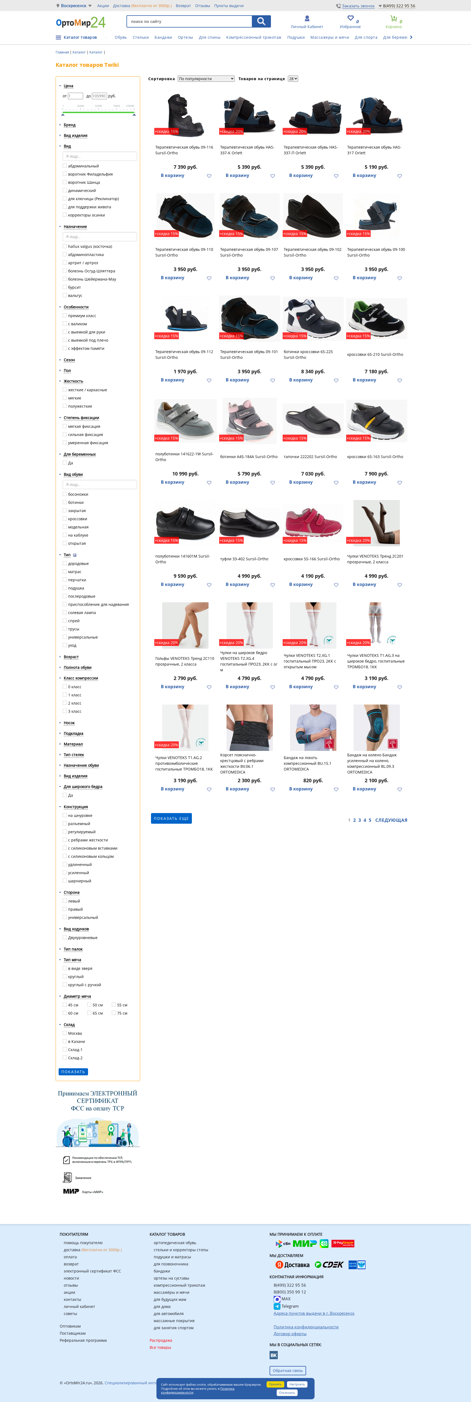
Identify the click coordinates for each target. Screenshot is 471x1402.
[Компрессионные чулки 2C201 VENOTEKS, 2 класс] (376, 523)
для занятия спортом (174, 1327)
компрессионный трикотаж (179, 1285)
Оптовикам (70, 1326)
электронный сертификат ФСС (92, 1271)
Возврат (183, 5)
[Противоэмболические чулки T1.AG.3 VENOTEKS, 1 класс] (376, 625)
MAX (285, 1298)
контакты (72, 1299)
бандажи (162, 1271)
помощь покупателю (83, 1242)
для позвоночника (171, 1263)
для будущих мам (170, 1299)
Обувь (121, 37)
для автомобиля (169, 1313)
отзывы (71, 1285)
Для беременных (400, 37)
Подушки (296, 37)
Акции (103, 5)
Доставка (142, 5)
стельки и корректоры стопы (181, 1249)
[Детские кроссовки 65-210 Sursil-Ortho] (376, 319)
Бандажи (163, 37)
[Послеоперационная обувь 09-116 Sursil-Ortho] (185, 114)
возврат (71, 1263)
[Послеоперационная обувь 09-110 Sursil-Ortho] (185, 216)
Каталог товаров (80, 37)
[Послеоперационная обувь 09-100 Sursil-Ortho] (376, 216)
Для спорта (366, 37)
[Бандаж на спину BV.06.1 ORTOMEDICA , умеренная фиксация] (249, 728)
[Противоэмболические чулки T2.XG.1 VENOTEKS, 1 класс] (313, 625)
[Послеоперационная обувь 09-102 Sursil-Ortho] (313, 216)
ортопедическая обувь (175, 1242)
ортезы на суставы (171, 1278)
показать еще (171, 818)
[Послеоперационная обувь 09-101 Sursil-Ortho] (249, 319)
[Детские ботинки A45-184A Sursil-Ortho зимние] (249, 421)
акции (69, 1292)
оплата (70, 1256)
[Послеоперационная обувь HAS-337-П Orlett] (313, 114)
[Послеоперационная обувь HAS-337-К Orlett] (249, 114)
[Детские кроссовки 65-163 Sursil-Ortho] (376, 421)
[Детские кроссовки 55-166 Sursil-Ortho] (313, 523)
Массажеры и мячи (329, 37)
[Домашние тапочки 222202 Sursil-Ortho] (313, 421)
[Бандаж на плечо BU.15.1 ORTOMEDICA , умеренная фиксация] (313, 728)
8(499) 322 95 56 (399, 5)
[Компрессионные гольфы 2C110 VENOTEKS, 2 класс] (185, 625)
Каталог (80, 52)
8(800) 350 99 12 (290, 1292)
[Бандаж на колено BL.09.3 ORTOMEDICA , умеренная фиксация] (376, 728)
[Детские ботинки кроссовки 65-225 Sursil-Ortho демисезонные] (313, 319)
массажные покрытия (174, 1320)
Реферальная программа (83, 1340)
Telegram (289, 1306)
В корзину (172, 175)
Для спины (210, 37)
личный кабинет (79, 1306)
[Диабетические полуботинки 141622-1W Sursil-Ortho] (185, 421)
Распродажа (161, 1340)
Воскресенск (73, 6)
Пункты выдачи (229, 5)
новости (71, 1278)
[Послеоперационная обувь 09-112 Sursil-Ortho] (185, 319)
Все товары (160, 1347)
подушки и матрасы (172, 1256)
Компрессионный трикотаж (254, 37)
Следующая (391, 820)
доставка (93, 1249)
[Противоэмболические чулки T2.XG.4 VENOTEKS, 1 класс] (249, 625)
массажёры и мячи (171, 1292)
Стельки (141, 37)
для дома (162, 1306)
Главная (63, 52)
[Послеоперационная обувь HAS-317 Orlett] (376, 114)
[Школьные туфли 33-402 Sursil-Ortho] (249, 523)
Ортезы (185, 37)
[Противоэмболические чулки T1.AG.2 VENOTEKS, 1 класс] (185, 728)
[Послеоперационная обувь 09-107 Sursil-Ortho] (249, 216)
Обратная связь (288, 1370)
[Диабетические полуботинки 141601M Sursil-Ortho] (185, 523)
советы (70, 1313)
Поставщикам (73, 1333)
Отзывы (202, 5)
